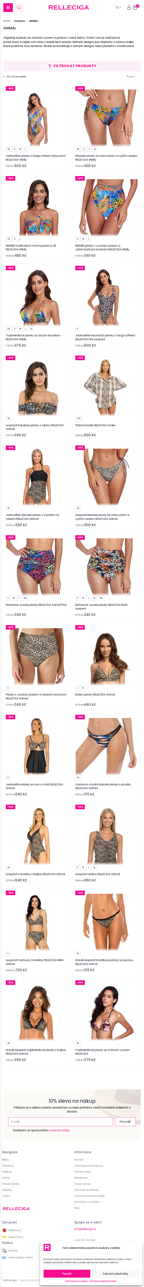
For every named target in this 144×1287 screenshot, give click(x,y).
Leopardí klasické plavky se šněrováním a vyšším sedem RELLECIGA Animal (102, 517)
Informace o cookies (76, 1280)
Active (6, 1177)
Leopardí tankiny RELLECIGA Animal (97, 874)
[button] (8, 7)
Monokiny (8, 1165)
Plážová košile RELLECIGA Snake (95, 425)
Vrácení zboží (82, 1171)
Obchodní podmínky (86, 1190)
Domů (6, 20)
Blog (76, 1208)
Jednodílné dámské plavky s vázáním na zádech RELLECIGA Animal (32, 517)
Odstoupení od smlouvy (88, 1165)
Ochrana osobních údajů (103, 1280)
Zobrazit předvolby (115, 1274)
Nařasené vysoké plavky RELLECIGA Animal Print (36, 605)
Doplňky (7, 1190)
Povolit (67, 1274)
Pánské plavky (10, 1184)
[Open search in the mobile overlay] (19, 7)
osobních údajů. (59, 1130)
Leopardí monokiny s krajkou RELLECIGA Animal (35, 874)
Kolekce (7, 1171)
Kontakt (79, 1159)
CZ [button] (117, 7)
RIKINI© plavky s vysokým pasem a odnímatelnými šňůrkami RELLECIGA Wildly (102, 247)
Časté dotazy (82, 1184)
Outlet (6, 1196)
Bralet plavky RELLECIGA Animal (95, 694)
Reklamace (81, 1177)
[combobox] (131, 76)
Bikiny (5, 1159)
